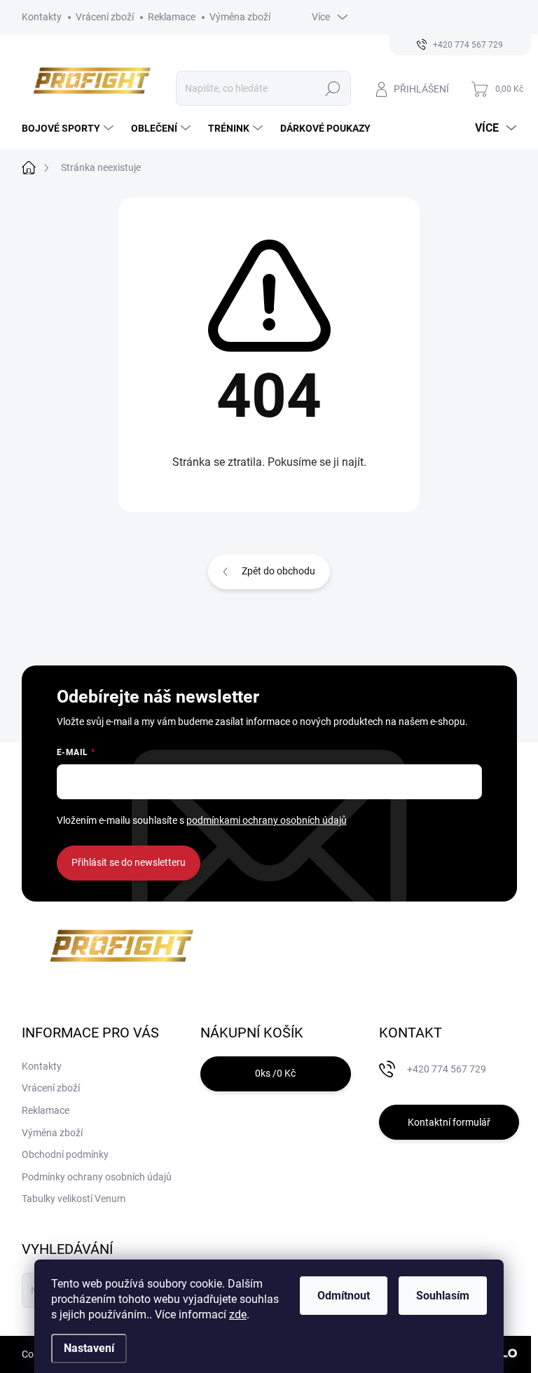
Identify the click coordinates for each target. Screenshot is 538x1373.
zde (238, 1314)
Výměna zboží (239, 16)
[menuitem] (69, 128)
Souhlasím (442, 1295)
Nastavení (89, 1348)
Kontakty (42, 16)
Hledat (332, 88)
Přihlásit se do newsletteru (128, 862)
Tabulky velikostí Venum (73, 1198)
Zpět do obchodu (278, 571)
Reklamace (171, 16)
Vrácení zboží (105, 16)
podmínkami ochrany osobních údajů (266, 820)
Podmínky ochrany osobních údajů (97, 1176)
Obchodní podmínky (65, 1154)
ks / (275, 1073)
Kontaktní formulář (449, 1122)
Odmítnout (343, 1295)
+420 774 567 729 (446, 1069)
